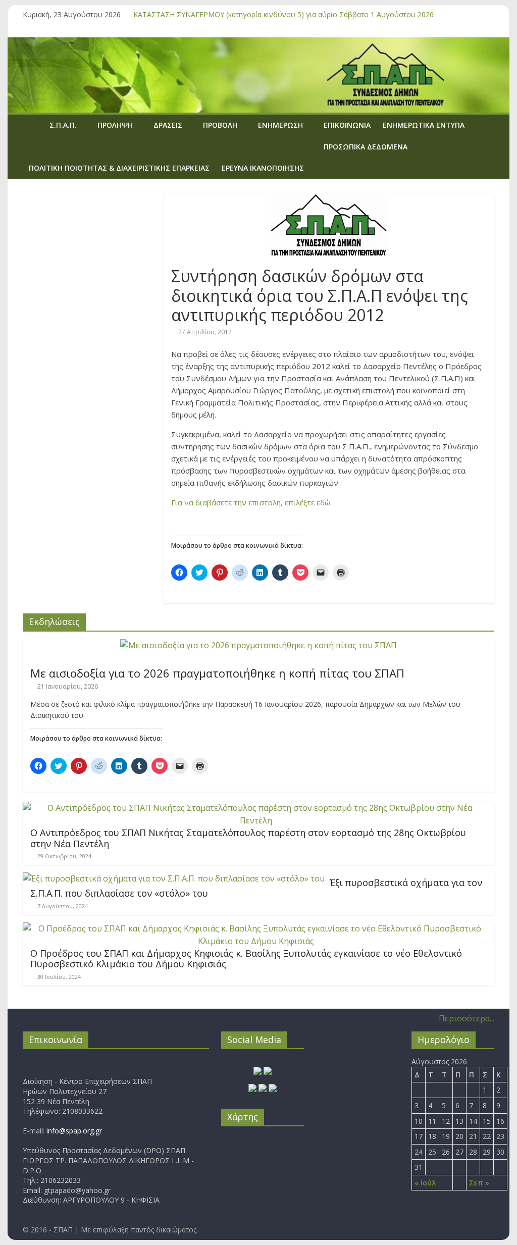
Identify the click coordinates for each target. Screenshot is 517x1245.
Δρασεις (167, 125)
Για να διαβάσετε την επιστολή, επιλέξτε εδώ (250, 502)
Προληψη (115, 125)
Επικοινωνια (347, 125)
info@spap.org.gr (74, 1130)
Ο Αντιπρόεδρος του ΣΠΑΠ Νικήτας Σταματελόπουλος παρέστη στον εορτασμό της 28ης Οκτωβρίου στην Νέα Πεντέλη (248, 838)
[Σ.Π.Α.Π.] (33, 125)
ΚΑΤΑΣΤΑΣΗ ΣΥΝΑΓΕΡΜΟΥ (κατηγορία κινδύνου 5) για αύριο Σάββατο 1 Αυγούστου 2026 (283, 14)
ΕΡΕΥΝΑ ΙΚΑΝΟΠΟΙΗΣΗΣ (263, 168)
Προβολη (220, 125)
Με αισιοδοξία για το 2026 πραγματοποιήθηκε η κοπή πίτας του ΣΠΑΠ (217, 673)
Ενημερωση (280, 125)
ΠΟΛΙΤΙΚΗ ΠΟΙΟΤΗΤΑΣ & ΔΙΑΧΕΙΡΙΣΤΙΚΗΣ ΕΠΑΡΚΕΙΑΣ (119, 168)
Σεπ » (479, 1182)
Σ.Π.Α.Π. (63, 125)
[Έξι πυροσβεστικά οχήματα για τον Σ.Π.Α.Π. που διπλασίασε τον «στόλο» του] (174, 878)
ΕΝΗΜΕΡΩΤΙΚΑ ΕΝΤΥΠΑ (423, 125)
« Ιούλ (425, 1182)
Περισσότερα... (466, 1018)
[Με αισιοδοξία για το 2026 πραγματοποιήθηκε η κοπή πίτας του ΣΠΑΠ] (258, 645)
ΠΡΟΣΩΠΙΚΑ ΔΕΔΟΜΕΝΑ (365, 146)
